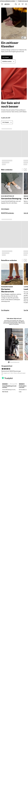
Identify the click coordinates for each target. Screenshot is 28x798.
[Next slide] (25, 128)
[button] (14, 23)
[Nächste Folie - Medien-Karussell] (26, 261)
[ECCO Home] (7, 4)
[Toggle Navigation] (2, 4)
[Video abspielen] (25, 37)
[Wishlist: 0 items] (22, 4)
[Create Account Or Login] (19, 4)
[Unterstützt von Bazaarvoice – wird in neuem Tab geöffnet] (13, 279)
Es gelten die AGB (5, 117)
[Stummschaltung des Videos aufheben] (22, 37)
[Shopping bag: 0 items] (26, 4)
